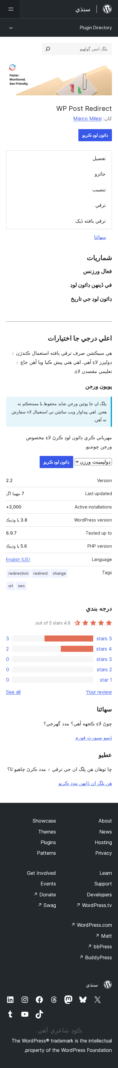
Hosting (103, 842)
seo (21, 586)
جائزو (100, 174)
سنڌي (92, 985)
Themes (47, 832)
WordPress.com (91, 925)
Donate (44, 895)
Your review (99, 692)
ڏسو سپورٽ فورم (93, 737)
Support (103, 884)
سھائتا (100, 237)
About (105, 821)
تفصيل (99, 158)
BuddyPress (95, 957)
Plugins (48, 842)
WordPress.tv (94, 905)
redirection (18, 573)
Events (48, 884)
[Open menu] (9, 9)
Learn (106, 873)
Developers (99, 895)
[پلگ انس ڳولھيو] (48, 49)
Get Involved (41, 873)
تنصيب (99, 190)
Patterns (46, 853)
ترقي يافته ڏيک (90, 221)
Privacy (103, 853)
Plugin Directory (96, 27)
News (105, 832)
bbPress (99, 946)
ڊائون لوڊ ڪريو (95, 135)
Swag (47, 905)
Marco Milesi (87, 118)
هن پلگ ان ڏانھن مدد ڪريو (85, 783)
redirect (40, 573)
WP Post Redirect (84, 108)
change (59, 573)
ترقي (100, 205)
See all (13, 692)
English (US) (18, 559)
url (10, 586)
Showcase (44, 821)
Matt (103, 936)
